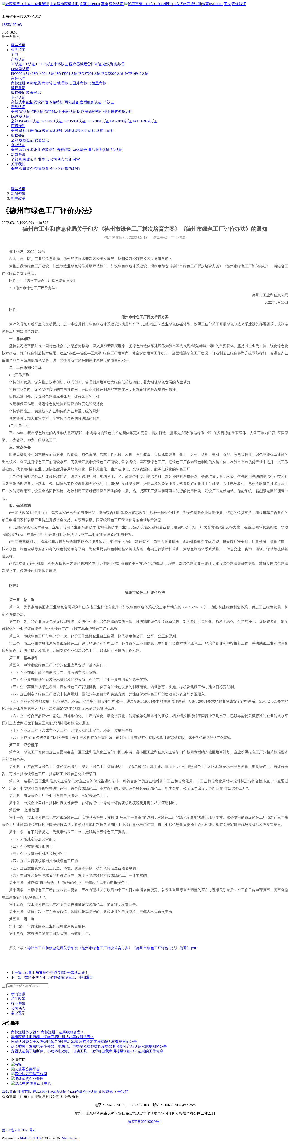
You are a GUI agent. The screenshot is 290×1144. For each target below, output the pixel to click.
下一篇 (52, 977)
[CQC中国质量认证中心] (31, 1083)
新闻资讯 (18, 194)
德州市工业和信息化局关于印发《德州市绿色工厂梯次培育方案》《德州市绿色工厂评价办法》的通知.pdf (111, 948)
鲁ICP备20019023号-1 (145, 1122)
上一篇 (49, 972)
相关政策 (18, 198)
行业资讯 (18, 1003)
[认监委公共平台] (25, 1069)
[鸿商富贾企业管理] (27, 1079)
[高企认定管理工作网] (29, 1074)
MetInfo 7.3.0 (30, 1138)
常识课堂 (18, 1013)
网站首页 (18, 45)
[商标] (16, 1064)
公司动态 (18, 1008)
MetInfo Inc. (71, 1138)
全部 (14, 54)
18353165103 (12, 25)
